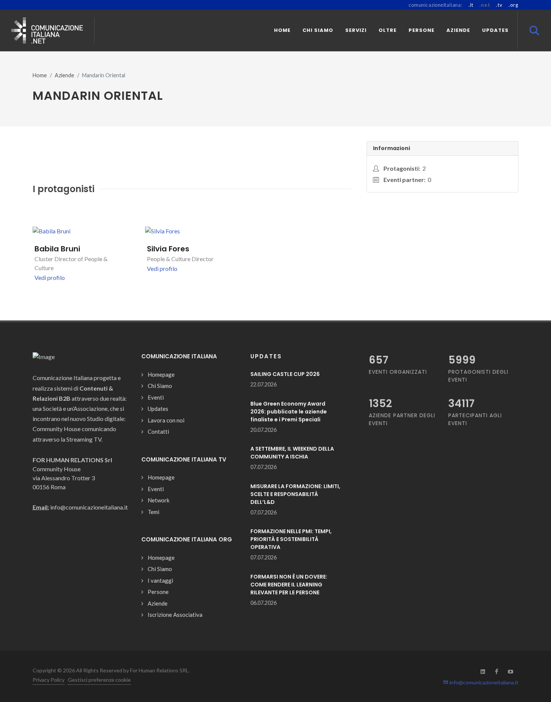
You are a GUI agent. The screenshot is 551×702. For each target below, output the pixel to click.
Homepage (161, 374)
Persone (158, 591)
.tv (499, 5)
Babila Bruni (57, 249)
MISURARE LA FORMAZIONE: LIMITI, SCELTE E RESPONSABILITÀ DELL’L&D (295, 494)
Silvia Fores (168, 249)
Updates (158, 408)
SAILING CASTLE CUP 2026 (285, 374)
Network (158, 500)
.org (513, 5)
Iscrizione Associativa (175, 614)
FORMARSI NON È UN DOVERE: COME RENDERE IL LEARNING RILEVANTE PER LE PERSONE (288, 584)
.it (471, 5)
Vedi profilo (49, 277)
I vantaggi (160, 580)
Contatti (158, 431)
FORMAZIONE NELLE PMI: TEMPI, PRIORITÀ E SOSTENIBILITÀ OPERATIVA (291, 539)
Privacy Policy (48, 679)
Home (40, 75)
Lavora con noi (166, 420)
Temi (153, 511)
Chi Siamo (160, 385)
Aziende (64, 75)
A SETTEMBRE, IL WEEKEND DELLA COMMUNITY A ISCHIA (292, 452)
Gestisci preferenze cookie (99, 679)
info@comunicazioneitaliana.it (483, 682)
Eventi (156, 397)
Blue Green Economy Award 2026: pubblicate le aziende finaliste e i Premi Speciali (288, 411)
